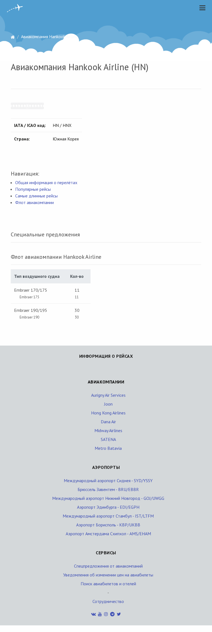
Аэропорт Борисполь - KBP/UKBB (108, 524)
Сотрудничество (108, 601)
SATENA (108, 439)
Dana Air (108, 421)
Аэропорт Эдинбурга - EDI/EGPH (108, 507)
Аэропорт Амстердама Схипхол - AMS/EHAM (108, 533)
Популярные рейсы (33, 189)
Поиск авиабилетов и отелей (108, 583)
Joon (108, 404)
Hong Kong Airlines (108, 413)
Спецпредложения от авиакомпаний (108, 566)
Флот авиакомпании (34, 202)
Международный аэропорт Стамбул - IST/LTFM (108, 516)
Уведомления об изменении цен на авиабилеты (108, 575)
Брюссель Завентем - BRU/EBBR (108, 489)
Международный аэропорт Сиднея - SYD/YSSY (108, 480)
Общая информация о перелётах (46, 182)
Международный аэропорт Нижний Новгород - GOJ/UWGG (108, 498)
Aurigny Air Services (108, 395)
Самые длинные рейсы (36, 196)
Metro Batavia (108, 448)
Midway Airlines (108, 430)
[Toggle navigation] (201, 7)
